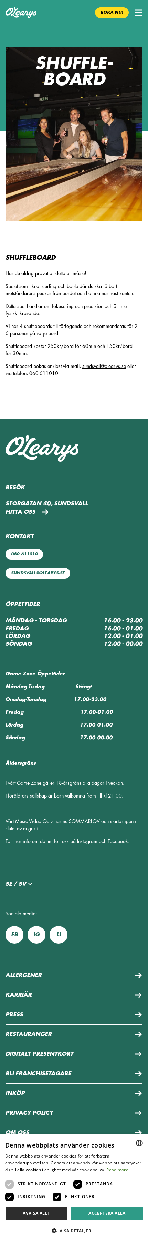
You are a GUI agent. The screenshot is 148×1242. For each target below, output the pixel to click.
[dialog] (74, 1188)
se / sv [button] (16, 884)
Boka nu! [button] (112, 12)
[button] (138, 13)
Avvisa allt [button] (36, 1213)
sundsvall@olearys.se (104, 366)
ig (36, 935)
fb (14, 935)
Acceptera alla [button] (107, 1213)
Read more (117, 1170)
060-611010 (24, 554)
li (58, 935)
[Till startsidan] (21, 12)
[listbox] (139, 1143)
